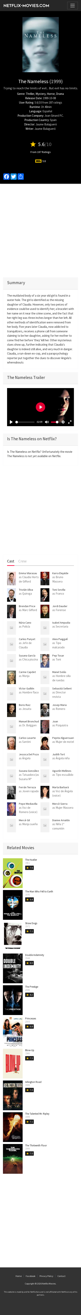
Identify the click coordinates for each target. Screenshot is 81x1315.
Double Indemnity (34, 955)
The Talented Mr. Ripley (37, 1113)
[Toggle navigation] (72, 5)
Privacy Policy (46, 1276)
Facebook (30, 1276)
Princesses (30, 1018)
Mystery (40, 94)
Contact (61, 1276)
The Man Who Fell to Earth (39, 891)
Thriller (30, 94)
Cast (10, 561)
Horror (51, 94)
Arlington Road (33, 1082)
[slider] (25, 422)
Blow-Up (29, 1050)
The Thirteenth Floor (36, 1145)
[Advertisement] (40, 230)
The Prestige (31, 986)
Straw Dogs (31, 923)
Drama (60, 94)
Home (19, 1276)
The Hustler (31, 859)
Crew (22, 561)
